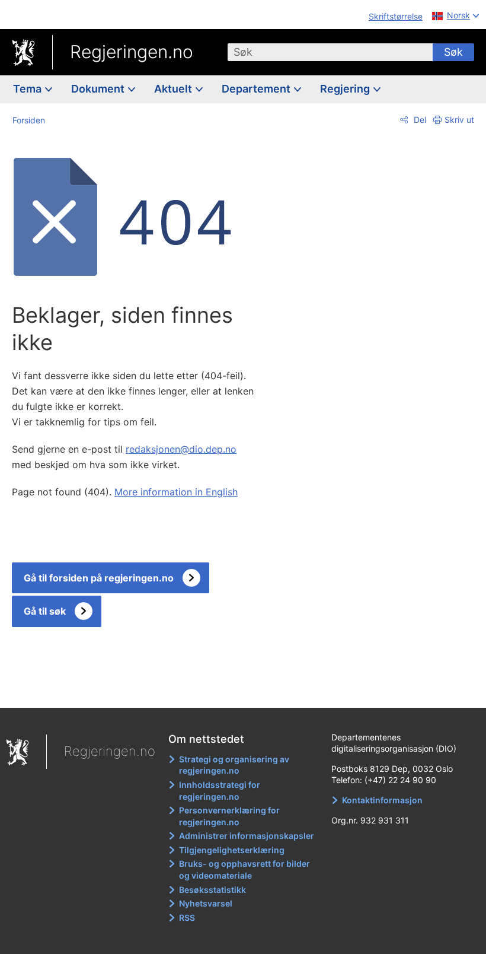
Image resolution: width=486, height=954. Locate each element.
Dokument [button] (99, 88)
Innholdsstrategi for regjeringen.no (219, 791)
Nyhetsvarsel (205, 903)
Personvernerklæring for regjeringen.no (229, 816)
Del (418, 120)
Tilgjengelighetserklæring (231, 850)
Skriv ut (459, 120)
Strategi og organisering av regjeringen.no (234, 765)
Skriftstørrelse (396, 16)
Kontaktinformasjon (382, 800)
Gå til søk (45, 611)
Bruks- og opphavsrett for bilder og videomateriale (244, 869)
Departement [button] (257, 88)
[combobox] (330, 52)
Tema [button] (28, 88)
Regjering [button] (346, 88)
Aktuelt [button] (174, 88)
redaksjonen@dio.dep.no (181, 449)
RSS (187, 917)
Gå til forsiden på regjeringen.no (99, 578)
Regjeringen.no (131, 51)
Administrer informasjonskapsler (246, 836)
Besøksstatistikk (212, 890)
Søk (453, 52)
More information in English (176, 492)
